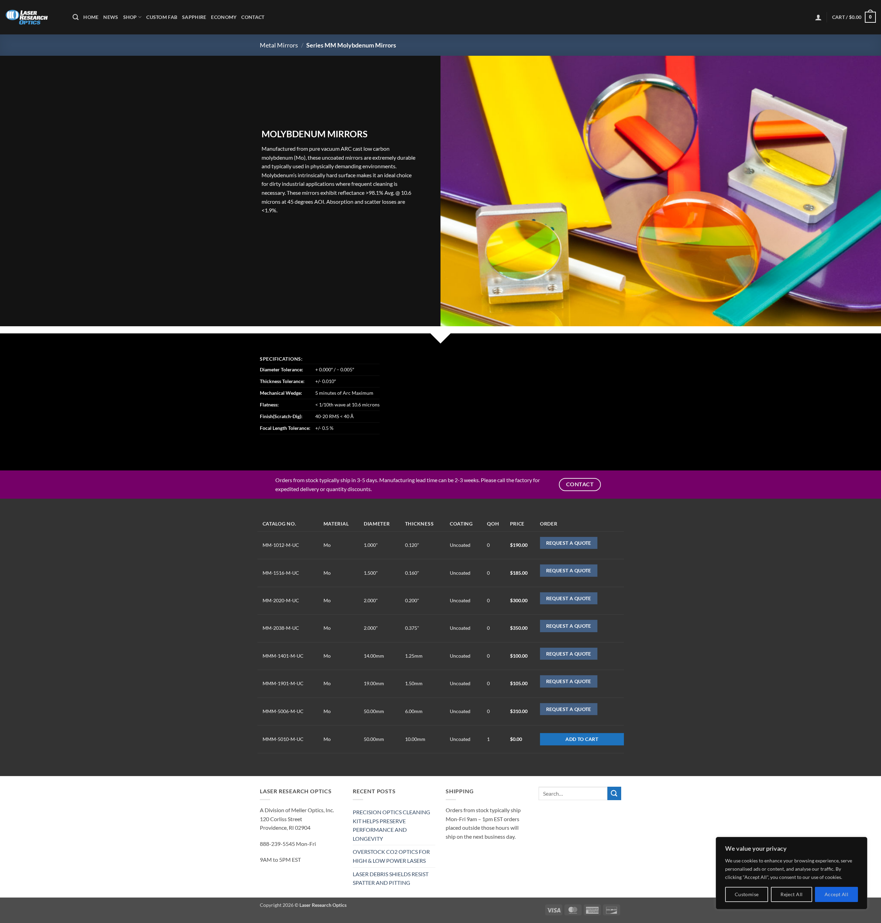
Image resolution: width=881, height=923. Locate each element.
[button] (818, 17)
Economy (223, 17)
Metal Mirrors (279, 45)
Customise (747, 894)
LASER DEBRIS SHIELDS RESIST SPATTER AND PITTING (390, 878)
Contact (252, 17)
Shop (130, 17)
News (110, 17)
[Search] (75, 17)
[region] (791, 873)
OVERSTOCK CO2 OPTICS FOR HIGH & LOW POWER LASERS (391, 856)
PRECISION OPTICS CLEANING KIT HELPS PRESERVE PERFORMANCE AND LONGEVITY (391, 825)
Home (90, 17)
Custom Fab (161, 17)
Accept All (836, 894)
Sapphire (194, 17)
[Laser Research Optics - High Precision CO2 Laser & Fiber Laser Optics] (33, 17)
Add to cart (581, 739)
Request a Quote (568, 543)
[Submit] (614, 793)
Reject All (792, 894)
